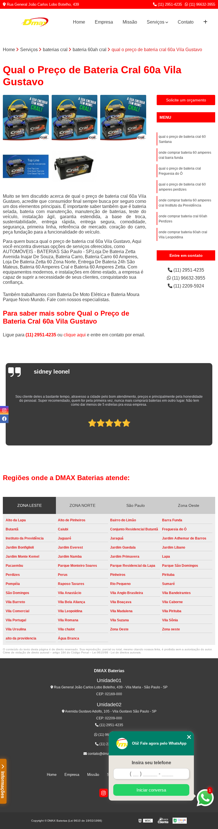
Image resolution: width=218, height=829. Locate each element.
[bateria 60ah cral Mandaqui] (75, 166)
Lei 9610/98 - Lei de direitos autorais (116, 652)
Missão (130, 22)
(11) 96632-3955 (201, 4)
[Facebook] (4, 418)
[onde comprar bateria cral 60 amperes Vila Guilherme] (123, 118)
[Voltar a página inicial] (34, 22)
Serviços (155, 22)
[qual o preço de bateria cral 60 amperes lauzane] (26, 166)
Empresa (104, 22)
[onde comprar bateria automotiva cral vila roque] (75, 118)
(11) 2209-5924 (188, 286)
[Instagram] (103, 793)
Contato (186, 22)
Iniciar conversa (151, 790)
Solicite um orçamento (186, 100)
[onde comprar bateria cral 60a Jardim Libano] (26, 118)
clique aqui (75, 334)
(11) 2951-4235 (169, 4)
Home (79, 22)
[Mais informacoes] (205, 22)
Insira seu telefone (151, 762)
